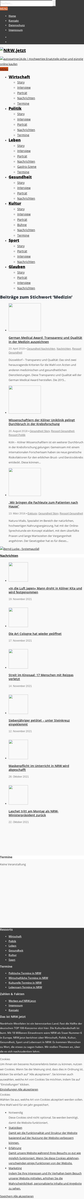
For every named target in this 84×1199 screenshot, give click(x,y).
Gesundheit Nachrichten (41, 348)
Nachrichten (26, 98)
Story (21, 82)
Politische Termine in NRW (25, 973)
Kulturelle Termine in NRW (25, 982)
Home (12, 16)
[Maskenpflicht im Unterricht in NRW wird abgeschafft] (18, 758)
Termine (23, 103)
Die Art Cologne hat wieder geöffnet (35, 634)
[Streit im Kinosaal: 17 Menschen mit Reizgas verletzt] (18, 667)
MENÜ (4, 8)
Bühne (22, 225)
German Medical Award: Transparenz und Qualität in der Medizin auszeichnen (45, 340)
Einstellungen (9, 1089)
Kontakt (14, 20)
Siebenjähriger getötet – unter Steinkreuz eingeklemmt (39, 722)
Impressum (16, 30)
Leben (15, 139)
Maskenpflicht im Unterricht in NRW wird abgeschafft (39, 768)
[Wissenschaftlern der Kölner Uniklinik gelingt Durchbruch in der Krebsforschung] (25, 413)
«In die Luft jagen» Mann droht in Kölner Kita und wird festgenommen (45, 590)
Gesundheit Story (40, 431)
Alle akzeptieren (28, 1089)
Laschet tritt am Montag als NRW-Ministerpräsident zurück (34, 813)
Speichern (6, 1196)
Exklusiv (32, 513)
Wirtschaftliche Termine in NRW (28, 978)
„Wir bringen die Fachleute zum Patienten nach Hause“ (43, 504)
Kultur (15, 203)
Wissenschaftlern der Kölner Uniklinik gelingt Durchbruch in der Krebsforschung (42, 422)
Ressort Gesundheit (62, 431)
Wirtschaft (19, 76)
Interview (24, 87)
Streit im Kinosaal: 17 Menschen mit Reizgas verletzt (41, 677)
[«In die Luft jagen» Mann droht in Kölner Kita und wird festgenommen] (18, 581)
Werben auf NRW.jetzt (22, 1001)
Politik (15, 108)
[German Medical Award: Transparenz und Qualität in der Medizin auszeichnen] (25, 330)
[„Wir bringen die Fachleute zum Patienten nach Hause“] (25, 495)
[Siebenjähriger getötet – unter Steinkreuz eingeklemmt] (18, 713)
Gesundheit (20, 176)
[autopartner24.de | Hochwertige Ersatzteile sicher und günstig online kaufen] (42, 64)
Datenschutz (17, 25)
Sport (14, 240)
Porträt (22, 93)
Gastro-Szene (26, 167)
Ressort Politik (17, 435)
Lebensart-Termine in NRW (25, 987)
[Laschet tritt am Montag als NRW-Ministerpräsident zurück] (18, 803)
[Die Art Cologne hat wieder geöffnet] (18, 626)
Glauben (17, 266)
